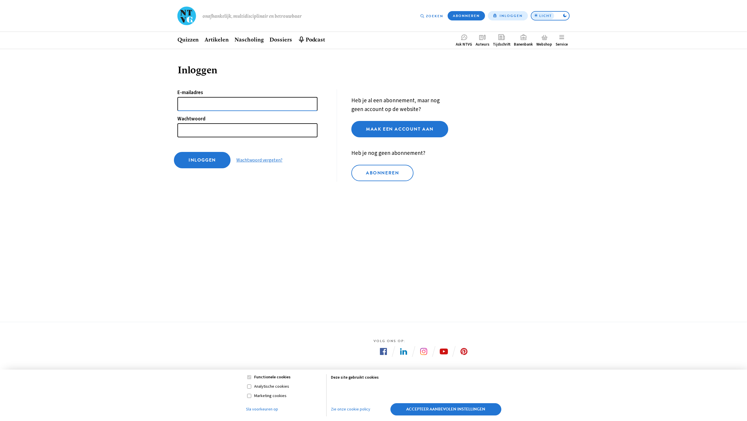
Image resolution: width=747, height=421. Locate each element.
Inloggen (511, 15)
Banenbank (523, 44)
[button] (550, 15)
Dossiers (280, 39)
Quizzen (188, 39)
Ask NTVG (464, 44)
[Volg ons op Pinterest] (464, 351)
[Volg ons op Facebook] (383, 351)
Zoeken (434, 16)
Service (562, 44)
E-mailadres (190, 92)
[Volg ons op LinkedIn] (403, 351)
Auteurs (482, 44)
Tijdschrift (501, 44)
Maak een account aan (400, 129)
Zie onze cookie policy (350, 409)
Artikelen (216, 39)
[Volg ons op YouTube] (444, 351)
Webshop (544, 44)
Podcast (315, 39)
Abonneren (466, 15)
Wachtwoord (191, 119)
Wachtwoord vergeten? (259, 160)
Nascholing (248, 39)
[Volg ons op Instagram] (424, 351)
